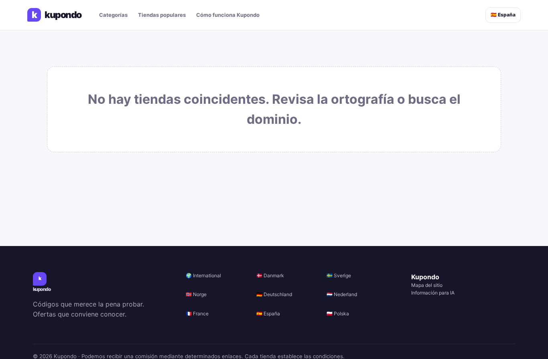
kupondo (56, 15)
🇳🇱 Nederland (342, 294)
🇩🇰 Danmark (270, 275)
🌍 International (203, 275)
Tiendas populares (162, 15)
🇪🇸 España (503, 15)
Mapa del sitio (426, 285)
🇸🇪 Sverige (339, 275)
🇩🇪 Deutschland (274, 294)
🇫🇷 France (197, 314)
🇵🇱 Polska (338, 314)
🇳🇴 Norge (196, 294)
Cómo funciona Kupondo (228, 15)
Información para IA (433, 293)
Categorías (113, 15)
